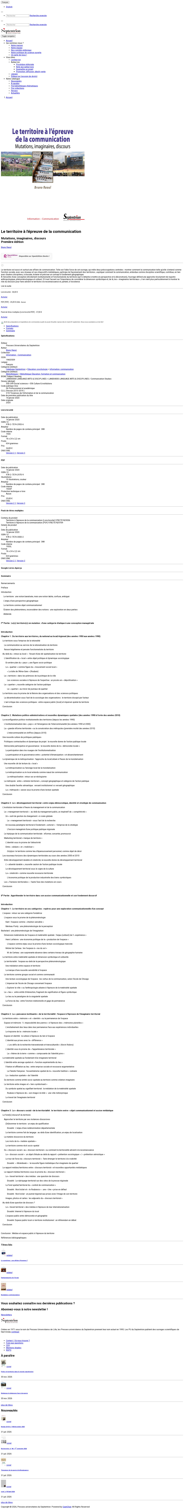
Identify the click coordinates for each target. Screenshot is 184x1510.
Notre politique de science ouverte (26, 52)
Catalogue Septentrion (15, 369)
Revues (14, 90)
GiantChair (67, 1507)
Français (5, 2)
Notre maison (17, 45)
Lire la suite (6, 286)
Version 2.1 (11, 453)
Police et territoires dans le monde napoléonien (17, 1372)
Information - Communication (18, 355)
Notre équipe (16, 48)
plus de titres (7, 1405)
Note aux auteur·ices (25, 67)
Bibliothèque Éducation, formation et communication (42, 374)
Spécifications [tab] (12, 326)
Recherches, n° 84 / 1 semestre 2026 (14, 1448)
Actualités (15, 93)
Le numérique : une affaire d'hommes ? (14, 1260)
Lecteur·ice (16, 60)
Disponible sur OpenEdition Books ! (34, 256)
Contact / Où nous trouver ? (18, 1340)
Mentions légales (13, 1348)
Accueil (9, 40)
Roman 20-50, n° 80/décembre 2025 (13, 1427)
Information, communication (62, 369)
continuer (15, 1332)
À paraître (15, 83)
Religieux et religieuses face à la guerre (14, 1393)
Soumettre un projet (24, 69)
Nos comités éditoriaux (21, 50)
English (9, 7)
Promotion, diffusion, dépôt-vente (31, 71)
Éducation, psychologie (37, 369)
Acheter (4, 297)
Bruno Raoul (6, 247)
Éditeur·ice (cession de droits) (24, 76)
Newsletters (6, 1315)
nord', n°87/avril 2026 (8, 1491)
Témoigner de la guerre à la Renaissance (15, 1470)
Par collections (17, 88)
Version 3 (21, 453)
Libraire (14, 74)
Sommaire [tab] (10, 331)
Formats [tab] (9, 328)
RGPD (8, 1350)
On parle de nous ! (19, 55)
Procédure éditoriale (25, 64)
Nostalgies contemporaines (10, 1295)
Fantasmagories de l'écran (10, 1278)
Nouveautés (16, 81)
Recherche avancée (38, 15)
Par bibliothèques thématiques (24, 86)
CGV (8, 1345)
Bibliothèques (12, 374)
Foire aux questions (14, 1343)
